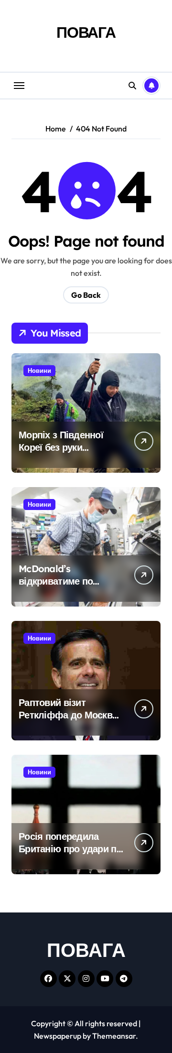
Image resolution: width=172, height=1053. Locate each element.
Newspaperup (57, 1036)
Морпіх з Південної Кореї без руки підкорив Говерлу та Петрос (64, 453)
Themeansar (114, 1036)
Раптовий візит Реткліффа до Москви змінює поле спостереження (68, 721)
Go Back (86, 295)
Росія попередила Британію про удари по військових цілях (70, 848)
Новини (39, 370)
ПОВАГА (86, 32)
